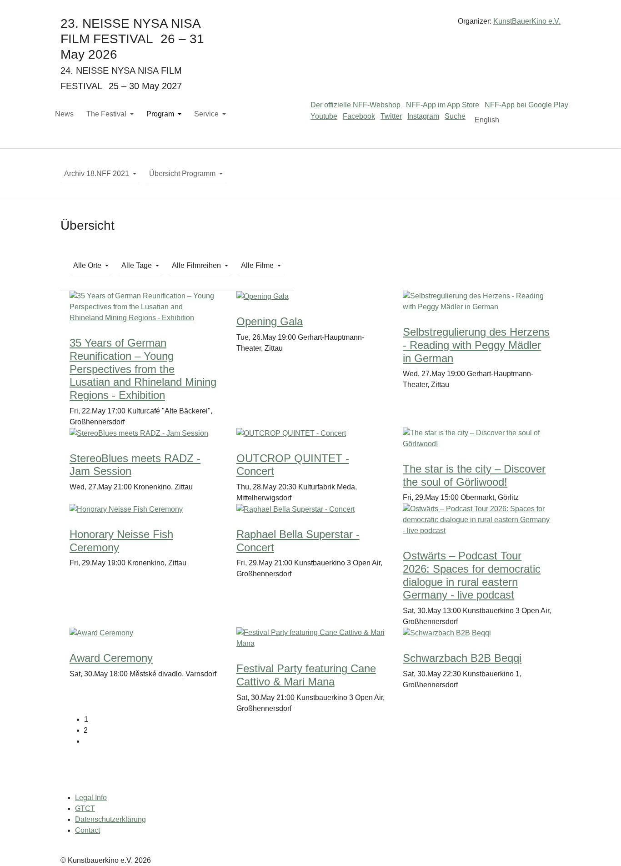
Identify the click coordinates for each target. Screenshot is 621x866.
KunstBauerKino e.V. (527, 21)
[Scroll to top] (601, 846)
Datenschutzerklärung (110, 819)
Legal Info (91, 797)
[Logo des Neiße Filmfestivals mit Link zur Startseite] (310, 25)
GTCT (85, 808)
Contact (87, 830)
